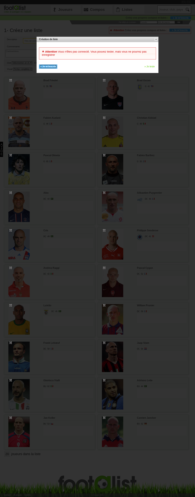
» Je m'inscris (48, 66)
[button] (156, 39)
